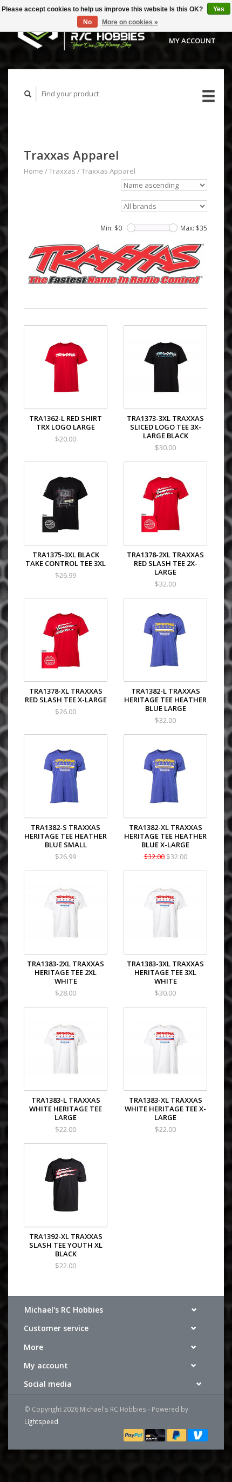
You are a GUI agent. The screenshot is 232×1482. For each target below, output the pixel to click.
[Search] (28, 94)
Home (33, 171)
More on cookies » (130, 22)
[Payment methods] (134, 1434)
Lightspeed (41, 1421)
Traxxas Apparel (108, 171)
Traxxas (62, 171)
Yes (218, 9)
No (87, 22)
